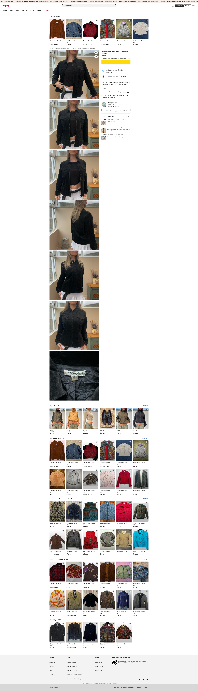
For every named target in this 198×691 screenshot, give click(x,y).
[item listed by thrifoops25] (74, 479)
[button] (119, 106)
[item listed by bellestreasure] (107, 479)
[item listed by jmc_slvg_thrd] (90, 600)
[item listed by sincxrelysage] (124, 572)
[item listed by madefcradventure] (90, 632)
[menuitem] (5, 10)
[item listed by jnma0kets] (124, 450)
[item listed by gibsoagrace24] (74, 572)
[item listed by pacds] (57, 632)
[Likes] (170, 6)
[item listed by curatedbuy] (74, 450)
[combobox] (89, 5)
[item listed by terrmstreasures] (74, 600)
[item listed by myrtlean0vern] (124, 632)
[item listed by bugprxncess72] (107, 450)
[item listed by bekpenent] (124, 479)
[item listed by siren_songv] (74, 511)
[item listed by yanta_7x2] (124, 511)
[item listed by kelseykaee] (124, 600)
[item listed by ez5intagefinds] (90, 450)
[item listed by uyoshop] (74, 632)
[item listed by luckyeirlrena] (74, 539)
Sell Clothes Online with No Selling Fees (105, 683)
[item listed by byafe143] (90, 511)
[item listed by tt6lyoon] (140, 572)
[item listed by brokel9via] (107, 572)
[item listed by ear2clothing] (57, 450)
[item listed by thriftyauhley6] (57, 600)
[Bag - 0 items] (173, 6)
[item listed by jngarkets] (107, 539)
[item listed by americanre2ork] (57, 479)
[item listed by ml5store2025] (107, 632)
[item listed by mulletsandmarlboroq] (124, 539)
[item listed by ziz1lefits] (57, 539)
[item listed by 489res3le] (57, 511)
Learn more (109, 72)
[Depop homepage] (5, 6)
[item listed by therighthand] (57, 418)
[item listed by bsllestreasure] (90, 572)
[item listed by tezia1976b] (107, 600)
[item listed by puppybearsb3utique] (57, 572)
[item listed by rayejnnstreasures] (140, 600)
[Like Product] (63, 20)
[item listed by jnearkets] (140, 450)
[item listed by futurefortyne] (140, 539)
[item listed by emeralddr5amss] (140, 479)
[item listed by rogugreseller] (90, 479)
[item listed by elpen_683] (107, 511)
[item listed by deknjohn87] (140, 511)
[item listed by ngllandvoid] (90, 539)
